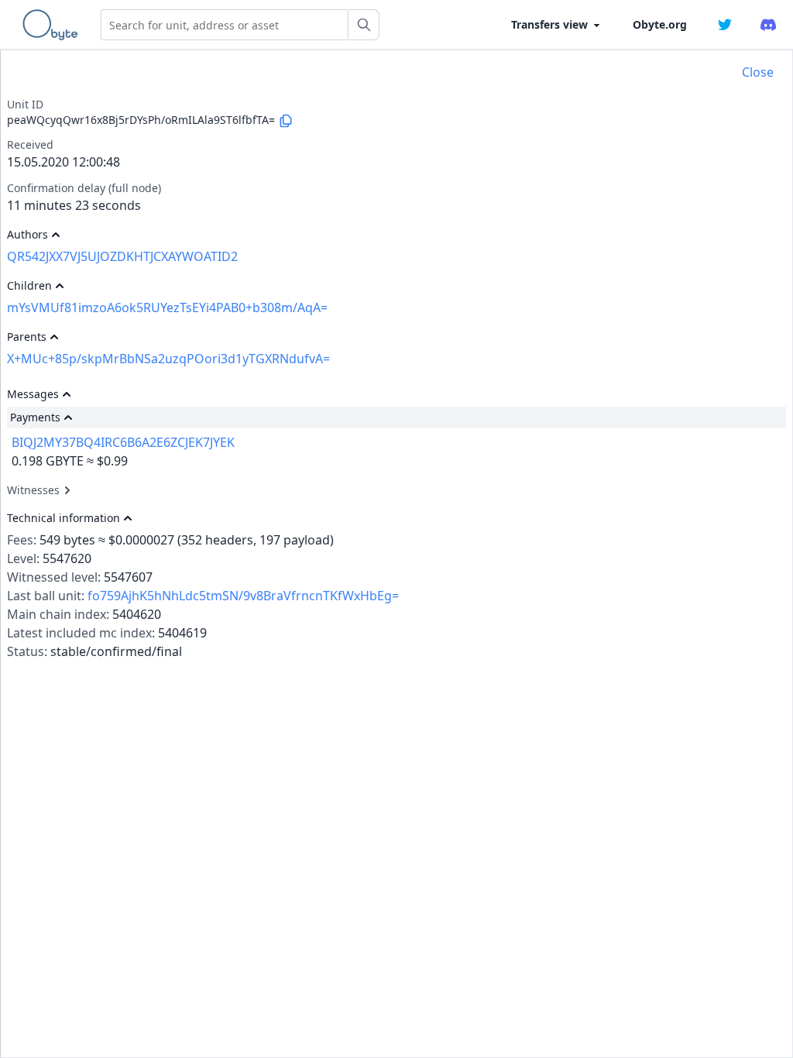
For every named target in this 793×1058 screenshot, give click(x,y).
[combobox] (224, 24)
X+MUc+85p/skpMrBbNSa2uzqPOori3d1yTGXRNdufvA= (168, 358)
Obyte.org (660, 24)
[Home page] (53, 24)
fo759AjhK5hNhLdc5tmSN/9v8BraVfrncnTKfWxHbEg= (243, 595)
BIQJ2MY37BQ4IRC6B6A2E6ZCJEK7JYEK (123, 442)
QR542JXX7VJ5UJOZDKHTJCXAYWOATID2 (122, 256)
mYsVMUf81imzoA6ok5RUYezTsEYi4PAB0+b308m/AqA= (167, 307)
